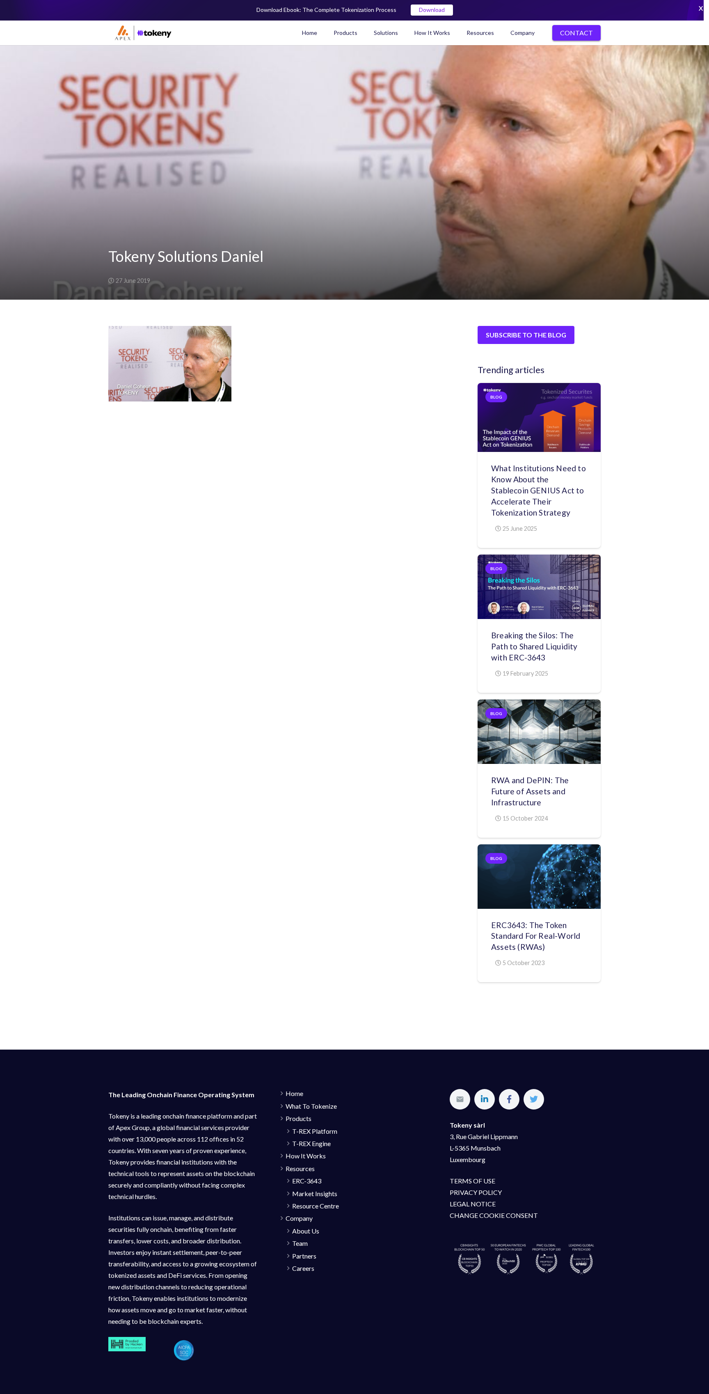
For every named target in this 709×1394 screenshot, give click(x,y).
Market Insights (314, 1193)
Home (294, 1093)
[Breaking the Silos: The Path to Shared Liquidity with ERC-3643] (539, 587)
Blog (496, 396)
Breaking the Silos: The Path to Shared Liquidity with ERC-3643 (534, 646)
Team (300, 1243)
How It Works (306, 1156)
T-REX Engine (311, 1143)
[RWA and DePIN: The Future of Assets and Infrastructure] (539, 731)
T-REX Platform (314, 1131)
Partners (304, 1256)
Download (432, 10)
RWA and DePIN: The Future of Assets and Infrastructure (530, 791)
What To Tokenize (311, 1106)
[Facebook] (509, 1099)
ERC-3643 (306, 1181)
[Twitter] (534, 1099)
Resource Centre (315, 1206)
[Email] (460, 1099)
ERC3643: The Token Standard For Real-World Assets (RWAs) (535, 936)
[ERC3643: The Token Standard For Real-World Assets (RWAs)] (539, 876)
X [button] (701, 8)
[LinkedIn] (484, 1099)
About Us (305, 1231)
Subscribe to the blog (526, 335)
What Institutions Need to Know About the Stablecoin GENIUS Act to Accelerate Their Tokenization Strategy (538, 490)
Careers (303, 1268)
